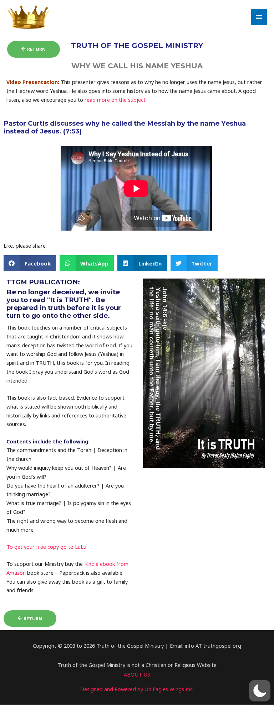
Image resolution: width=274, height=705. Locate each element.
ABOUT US (137, 674)
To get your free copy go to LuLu (46, 546)
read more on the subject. (116, 99)
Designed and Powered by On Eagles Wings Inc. (137, 689)
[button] (30, 263)
